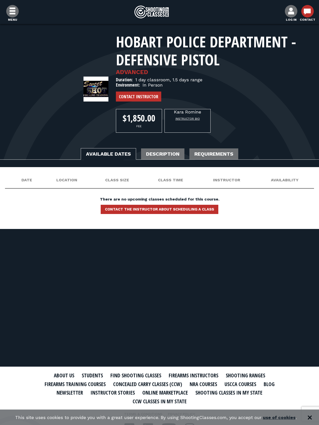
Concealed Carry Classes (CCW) (147, 384)
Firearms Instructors (193, 375)
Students (92, 375)
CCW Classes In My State (160, 401)
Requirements (213, 154)
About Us (64, 375)
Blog (269, 384)
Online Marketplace (165, 392)
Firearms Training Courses (75, 384)
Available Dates (108, 154)
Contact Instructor (138, 97)
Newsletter (70, 392)
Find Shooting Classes (135, 375)
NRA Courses (203, 384)
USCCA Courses (240, 384)
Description (162, 154)
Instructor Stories (112, 392)
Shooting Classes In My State (228, 392)
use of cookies (279, 417)
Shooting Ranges (245, 375)
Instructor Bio (187, 118)
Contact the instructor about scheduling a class (159, 209)
